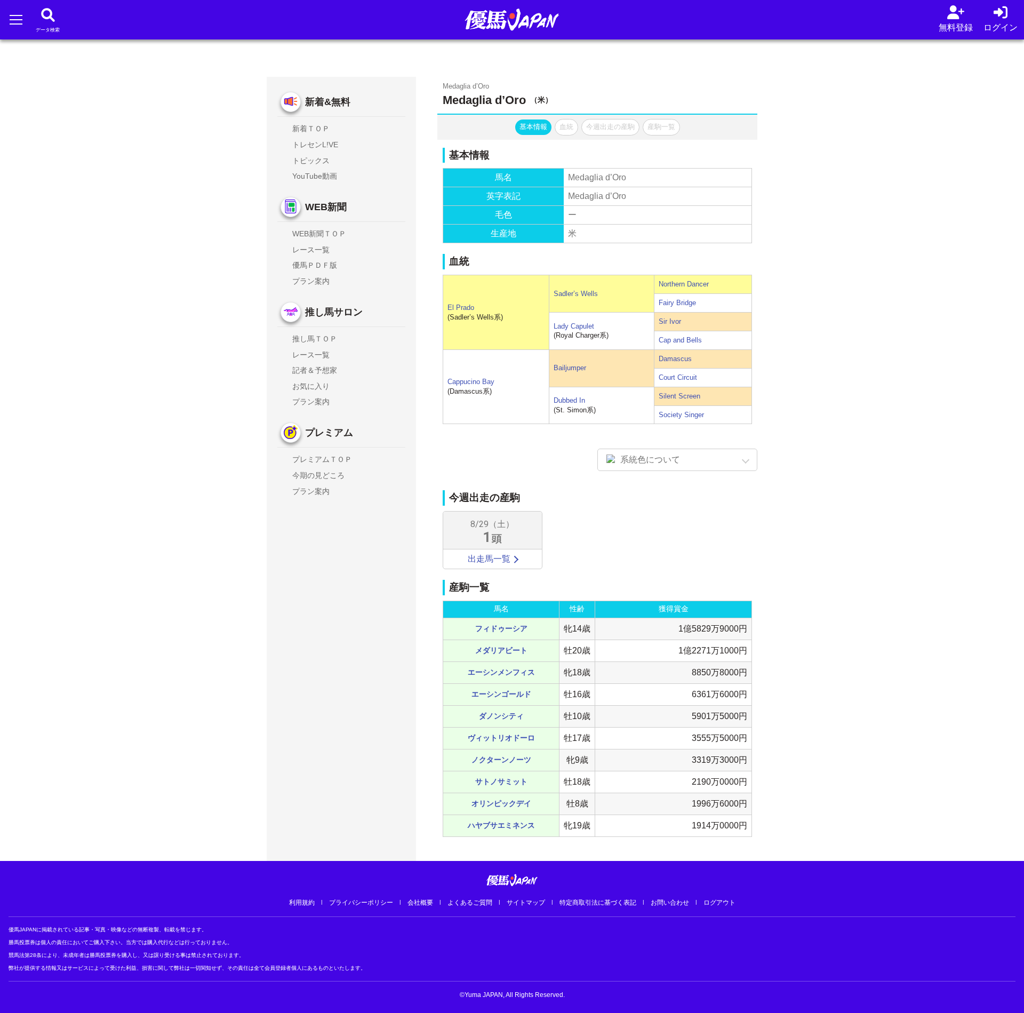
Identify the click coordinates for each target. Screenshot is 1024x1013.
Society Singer (681, 415)
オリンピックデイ (501, 803)
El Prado (460, 308)
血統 (566, 127)
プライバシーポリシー (361, 902)
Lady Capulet (574, 326)
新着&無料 (327, 102)
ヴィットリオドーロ (501, 737)
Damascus (675, 359)
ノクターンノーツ (501, 759)
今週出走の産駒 (610, 127)
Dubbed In (569, 400)
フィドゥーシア (501, 628)
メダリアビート (501, 650)
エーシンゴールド (501, 694)
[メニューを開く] (15, 19)
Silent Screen (679, 396)
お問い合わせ (670, 902)
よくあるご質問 (469, 902)
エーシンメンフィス (501, 672)
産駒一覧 (661, 127)
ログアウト (719, 902)
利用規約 (302, 902)
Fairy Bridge (677, 303)
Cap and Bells (680, 340)
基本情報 (533, 127)
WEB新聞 (326, 207)
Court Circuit (678, 377)
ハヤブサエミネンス (501, 825)
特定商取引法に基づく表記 (597, 902)
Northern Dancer (684, 284)
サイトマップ (526, 902)
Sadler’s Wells (576, 294)
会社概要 (420, 902)
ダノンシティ (501, 716)
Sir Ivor (670, 321)
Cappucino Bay (470, 382)
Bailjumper (570, 368)
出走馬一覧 (489, 559)
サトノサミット (501, 781)
